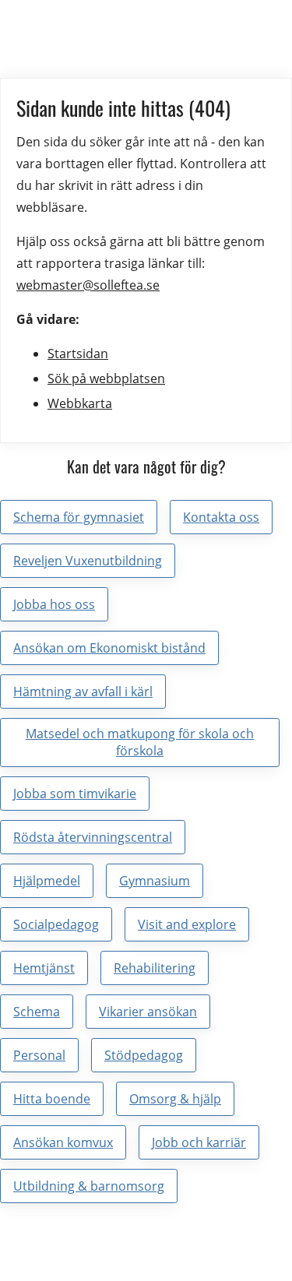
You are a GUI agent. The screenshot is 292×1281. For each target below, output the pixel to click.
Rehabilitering (154, 968)
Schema (36, 1011)
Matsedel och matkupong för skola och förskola (140, 742)
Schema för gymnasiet (78, 517)
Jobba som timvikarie (74, 793)
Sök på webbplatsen (106, 378)
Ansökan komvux (63, 1142)
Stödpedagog (143, 1055)
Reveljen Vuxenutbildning (87, 560)
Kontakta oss (221, 517)
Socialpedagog (56, 924)
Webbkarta (79, 403)
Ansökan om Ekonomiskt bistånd (109, 647)
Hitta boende (51, 1098)
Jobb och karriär (199, 1142)
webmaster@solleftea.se (88, 285)
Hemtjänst (44, 968)
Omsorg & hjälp (175, 1098)
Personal (39, 1055)
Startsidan (77, 353)
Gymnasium (154, 880)
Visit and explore (187, 924)
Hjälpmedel (46, 880)
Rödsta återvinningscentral (92, 837)
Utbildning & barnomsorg (88, 1186)
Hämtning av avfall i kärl (83, 691)
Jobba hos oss (54, 604)
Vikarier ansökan (148, 1011)
